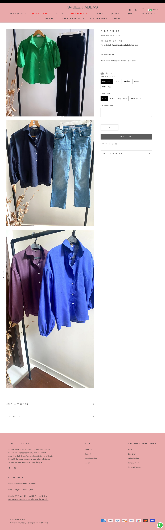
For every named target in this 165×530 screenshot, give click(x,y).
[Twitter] (112, 144)
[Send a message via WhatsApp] (160, 525)
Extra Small (107, 81)
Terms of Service (134, 467)
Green (112, 98)
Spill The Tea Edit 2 (80, 14)
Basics (101, 14)
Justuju (58, 14)
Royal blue (122, 98)
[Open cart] (142, 9)
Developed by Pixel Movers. (37, 523)
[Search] (136, 9)
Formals (130, 14)
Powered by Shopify (18, 523)
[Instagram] (15, 468)
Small (117, 81)
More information (112, 153)
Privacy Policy (133, 463)
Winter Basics (98, 18)
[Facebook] (109, 144)
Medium (127, 81)
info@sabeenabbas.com (23, 489)
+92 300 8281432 (29, 483)
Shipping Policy (91, 458)
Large (136, 81)
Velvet (116, 18)
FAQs (130, 449)
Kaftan (115, 14)
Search (87, 463)
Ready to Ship (40, 14)
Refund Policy (133, 458)
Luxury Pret (148, 14)
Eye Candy (51, 18)
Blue (104, 98)
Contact (88, 454)
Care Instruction (17, 404)
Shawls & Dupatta (73, 18)
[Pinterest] (116, 144)
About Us (88, 449)
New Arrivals (18, 14)
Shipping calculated (120, 45)
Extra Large (106, 86)
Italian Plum (136, 98)
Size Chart (132, 454)
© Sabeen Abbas (18, 519)
